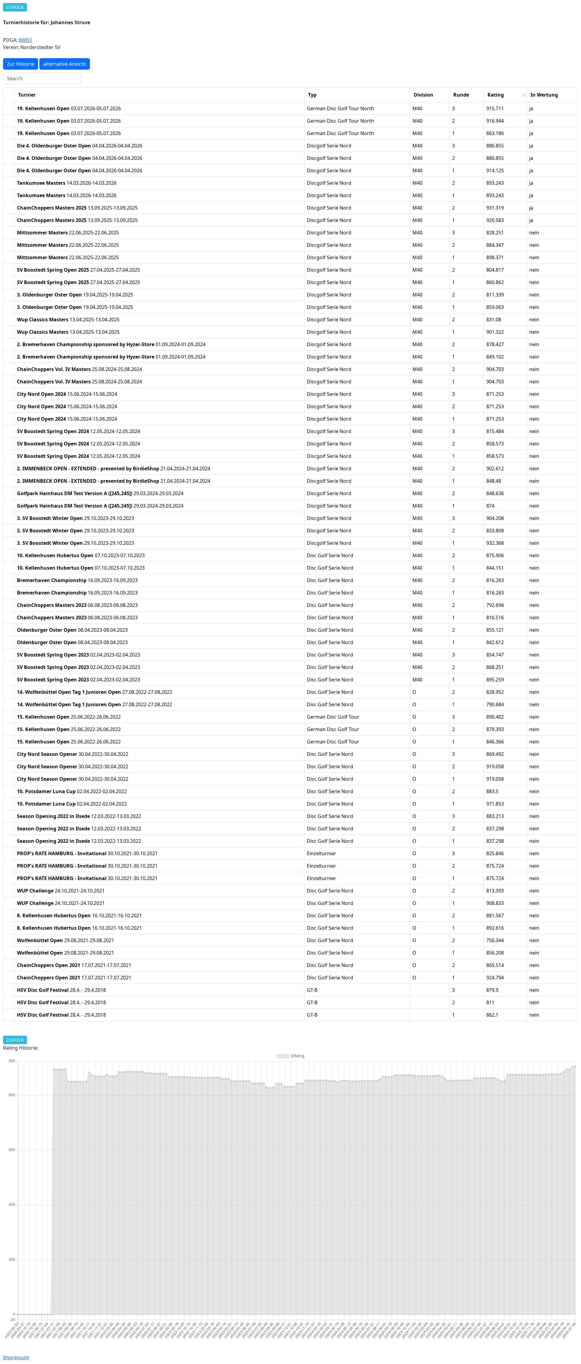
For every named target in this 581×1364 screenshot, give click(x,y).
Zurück (15, 7)
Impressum (16, 1357)
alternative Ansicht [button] (64, 64)
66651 (25, 40)
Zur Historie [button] (20, 64)
